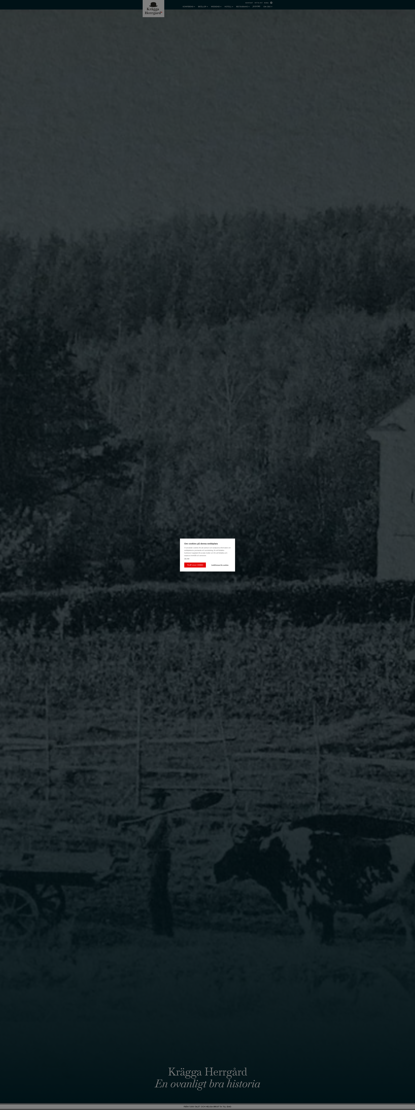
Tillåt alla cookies (195, 565)
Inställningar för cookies (220, 565)
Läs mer (186, 558)
